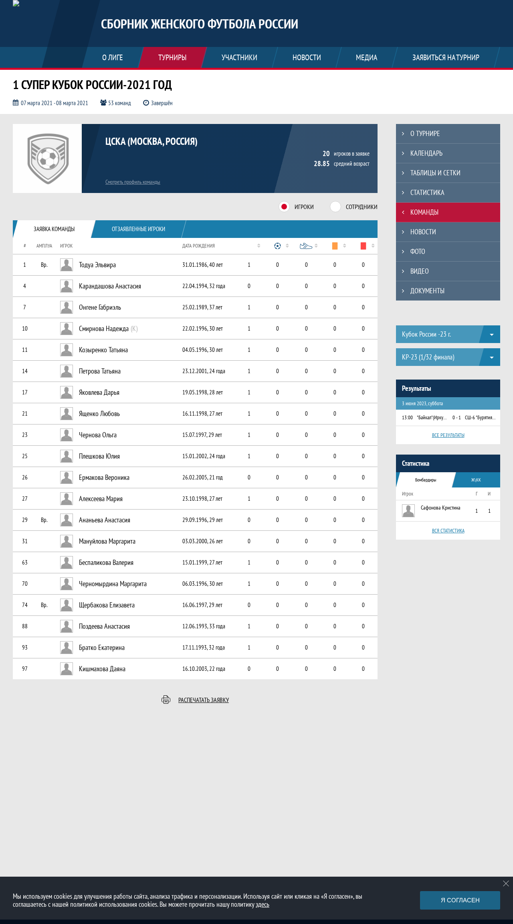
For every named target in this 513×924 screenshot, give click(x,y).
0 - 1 (456, 417)
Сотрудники (362, 207)
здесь (262, 904)
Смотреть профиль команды (132, 181)
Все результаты (448, 435)
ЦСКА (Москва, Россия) (151, 141)
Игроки (304, 207)
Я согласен (460, 900)
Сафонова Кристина (440, 507)
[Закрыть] (506, 883)
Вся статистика (448, 530)
